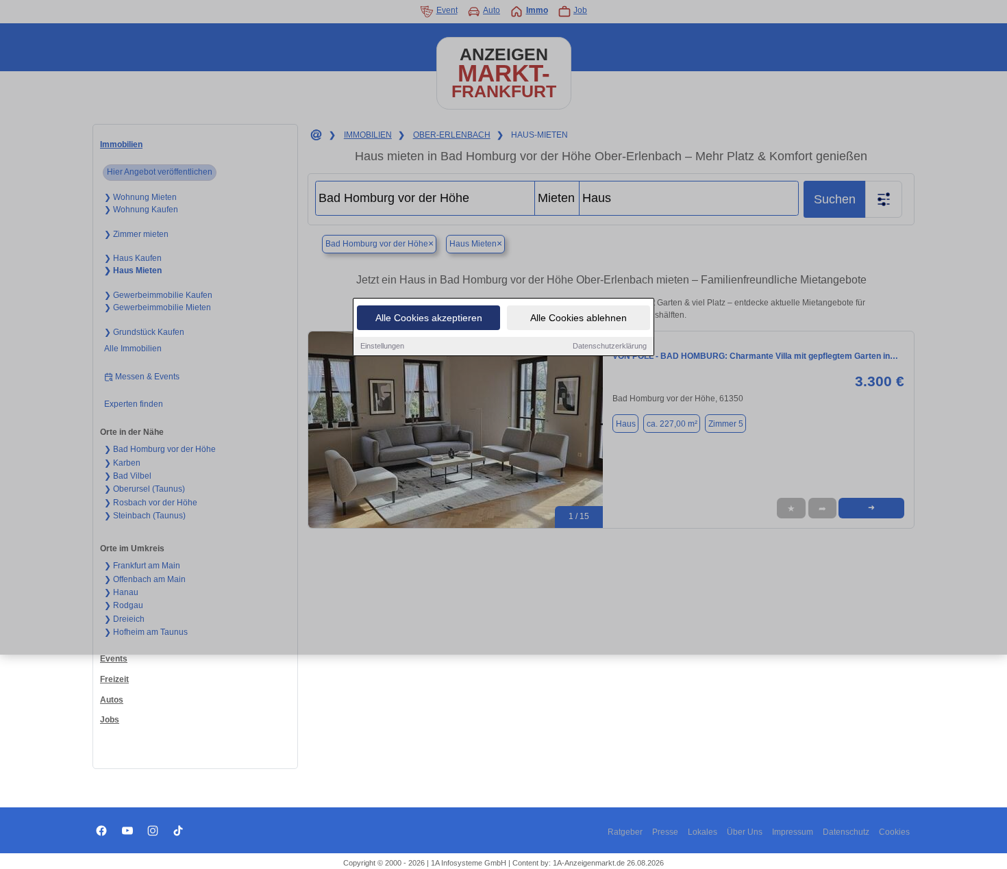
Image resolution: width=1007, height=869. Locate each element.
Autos (111, 700)
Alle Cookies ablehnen (578, 317)
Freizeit (114, 679)
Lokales (702, 832)
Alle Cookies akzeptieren (428, 317)
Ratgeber (625, 832)
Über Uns (744, 832)
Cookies (894, 832)
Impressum (792, 832)
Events (113, 659)
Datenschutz (846, 832)
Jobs (109, 720)
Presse (665, 832)
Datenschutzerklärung (610, 346)
